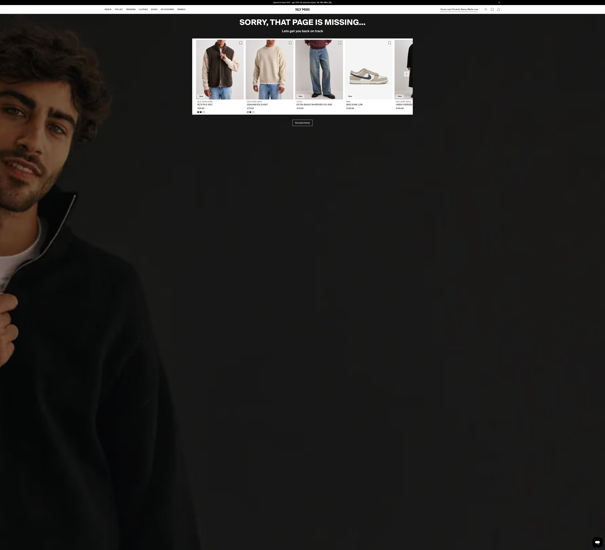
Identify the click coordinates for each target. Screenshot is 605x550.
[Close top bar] (499, 2)
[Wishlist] (492, 9)
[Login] (486, 9)
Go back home (302, 122)
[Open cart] (498, 9)
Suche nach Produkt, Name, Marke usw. (459, 9)
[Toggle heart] (240, 43)
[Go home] (302, 9)
